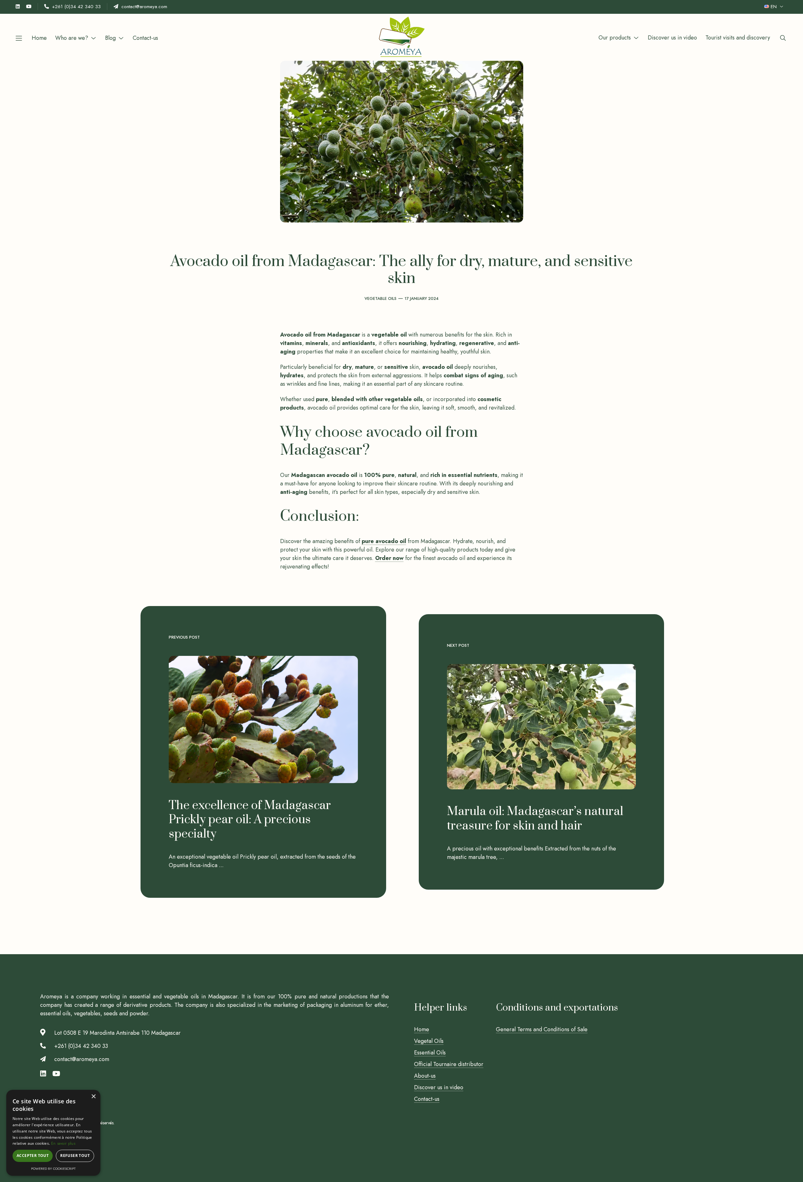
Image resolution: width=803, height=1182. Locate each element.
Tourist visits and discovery (737, 38)
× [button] (93, 1096)
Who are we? (71, 38)
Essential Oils (430, 1053)
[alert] (53, 1133)
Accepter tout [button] (33, 1155)
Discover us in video (672, 38)
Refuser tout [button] (75, 1155)
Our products (614, 38)
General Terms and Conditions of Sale (542, 1029)
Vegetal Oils (429, 1041)
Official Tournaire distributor (448, 1064)
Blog (110, 38)
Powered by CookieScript (53, 1168)
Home (39, 38)
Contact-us (145, 38)
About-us (425, 1076)
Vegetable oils (380, 298)
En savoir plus (63, 1143)
